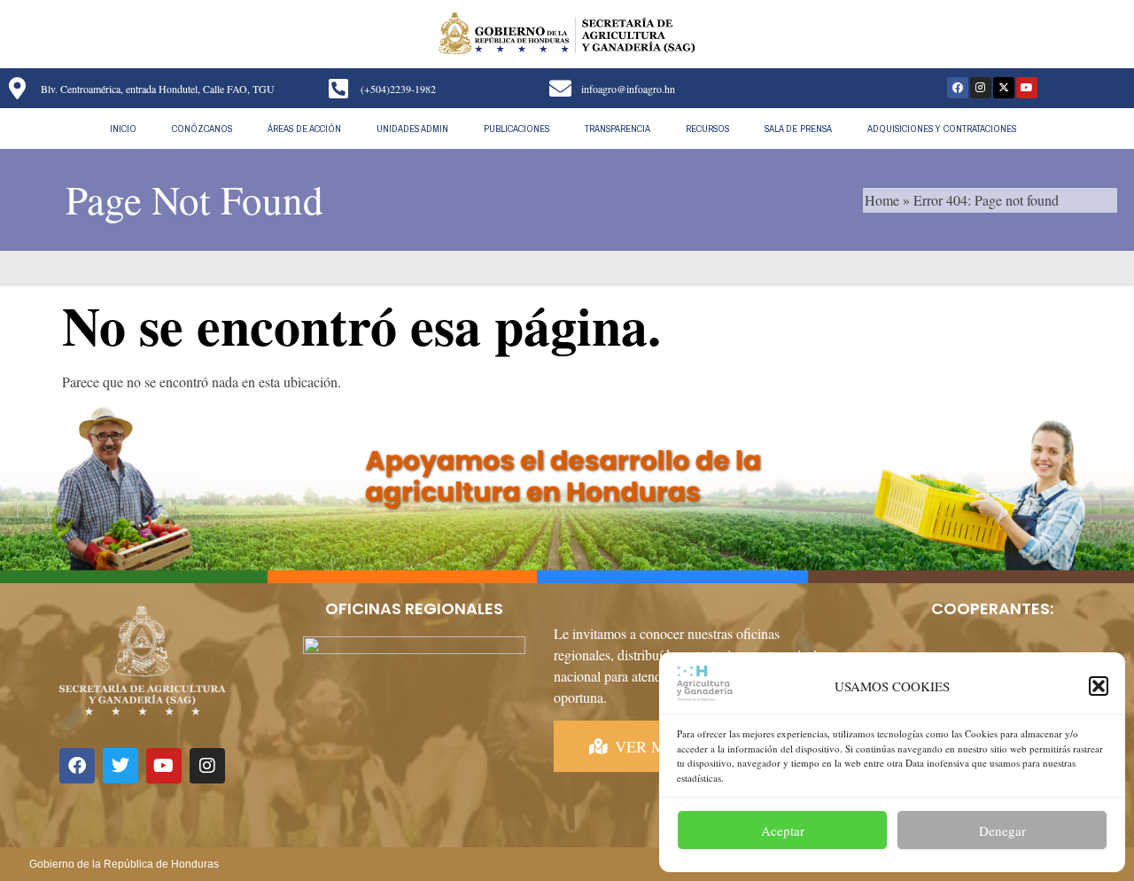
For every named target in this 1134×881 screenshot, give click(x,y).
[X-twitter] (1003, 87)
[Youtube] (1026, 87)
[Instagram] (980, 87)
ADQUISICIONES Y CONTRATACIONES (941, 128)
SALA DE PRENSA (798, 128)
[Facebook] (957, 87)
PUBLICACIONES (516, 128)
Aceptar (782, 830)
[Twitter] (120, 766)
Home (882, 200)
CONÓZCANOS (202, 128)
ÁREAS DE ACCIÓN (304, 128)
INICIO (123, 128)
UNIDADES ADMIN (412, 128)
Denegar (1002, 830)
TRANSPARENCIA (617, 128)
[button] (1098, 686)
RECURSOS (707, 128)
